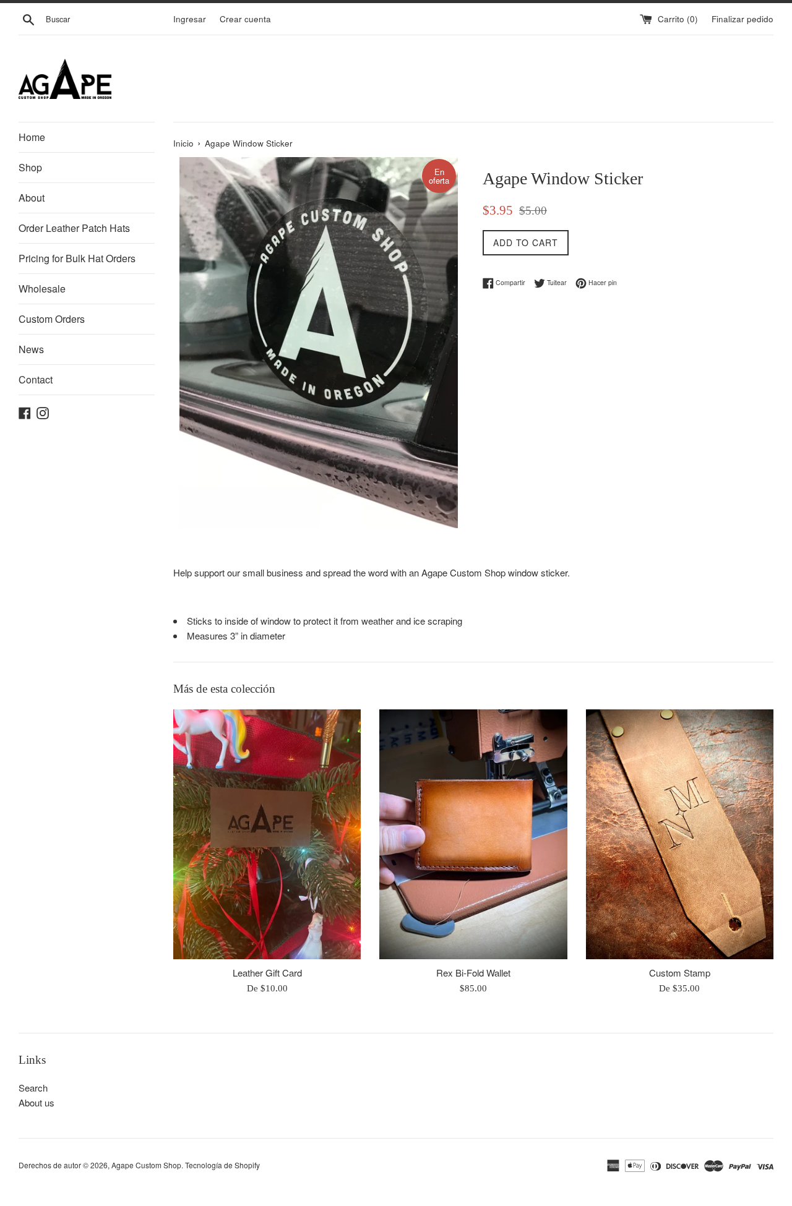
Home (32, 137)
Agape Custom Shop (146, 1165)
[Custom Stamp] (679, 834)
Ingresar (189, 19)
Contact (36, 379)
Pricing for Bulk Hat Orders (77, 258)
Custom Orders (52, 319)
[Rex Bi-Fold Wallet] (473, 834)
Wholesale (42, 288)
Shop (30, 167)
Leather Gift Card (267, 972)
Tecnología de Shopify (222, 1165)
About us (36, 1102)
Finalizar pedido (742, 19)
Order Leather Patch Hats (74, 228)
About (32, 197)
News (31, 349)
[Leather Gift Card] (267, 834)
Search (33, 1087)
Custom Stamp (679, 972)
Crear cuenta (245, 19)
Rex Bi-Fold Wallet (473, 972)
